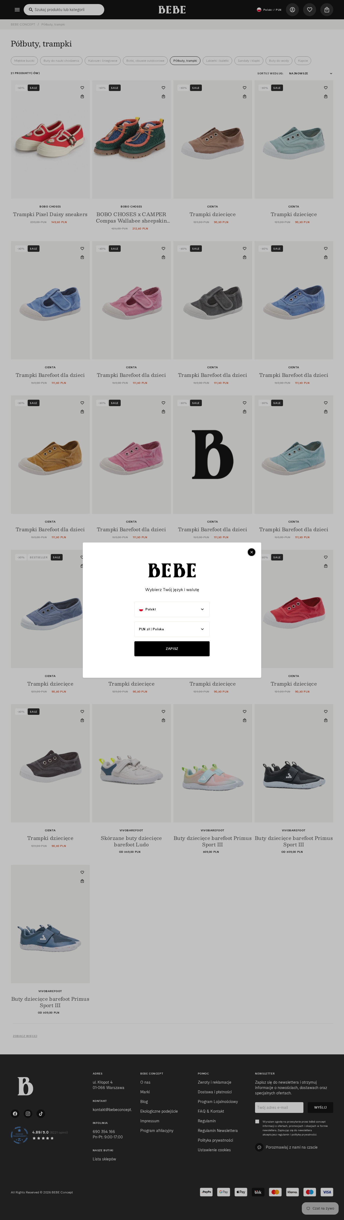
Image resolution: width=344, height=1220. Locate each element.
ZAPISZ (172, 648)
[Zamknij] (251, 552)
